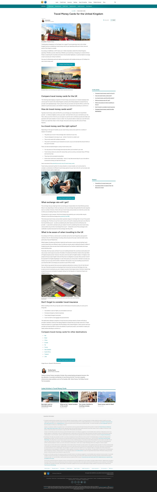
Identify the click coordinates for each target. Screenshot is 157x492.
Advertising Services (72, 479)
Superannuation (73, 6)
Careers (95, 478)
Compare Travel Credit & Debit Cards (66, 198)
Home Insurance (95, 468)
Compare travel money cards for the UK (104, 93)
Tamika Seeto (47, 20)
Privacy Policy (48, 478)
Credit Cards (65, 6)
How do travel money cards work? (103, 95)
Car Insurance (104, 468)
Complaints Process (85, 479)
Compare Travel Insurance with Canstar (66, 360)
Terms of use (54, 478)
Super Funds (76, 468)
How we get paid (69, 478)
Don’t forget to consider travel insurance (105, 107)
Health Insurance (81, 6)
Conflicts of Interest (83, 478)
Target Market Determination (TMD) (54, 428)
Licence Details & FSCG (61, 478)
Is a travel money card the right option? (104, 98)
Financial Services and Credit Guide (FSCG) (90, 457)
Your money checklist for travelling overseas (86, 405)
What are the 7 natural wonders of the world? (69, 405)
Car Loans (62, 468)
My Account (54, 473)
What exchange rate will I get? (102, 100)
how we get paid (104, 423)
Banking (110, 468)
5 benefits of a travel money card (103, 183)
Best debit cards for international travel (46, 405)
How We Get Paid (79, 450)
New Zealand (78, 479)
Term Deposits (89, 6)
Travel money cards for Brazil (106, 404)
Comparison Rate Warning (105, 434)
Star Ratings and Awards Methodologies (104, 478)
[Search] (115, 2)
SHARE (114, 20)
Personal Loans (58, 6)
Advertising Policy (76, 478)
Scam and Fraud (90, 478)
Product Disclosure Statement (103, 486)
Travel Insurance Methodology (50, 465)
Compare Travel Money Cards (65, 64)
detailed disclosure (60, 423)
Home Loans (51, 6)
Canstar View (59, 473)
